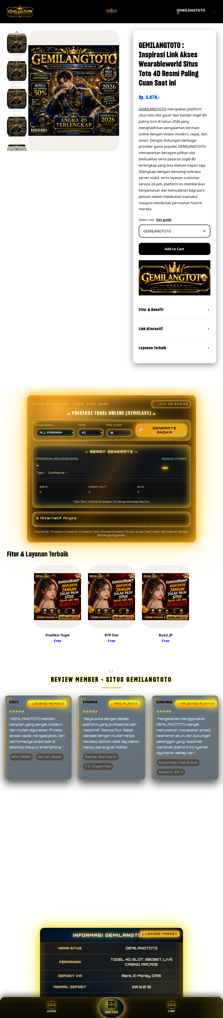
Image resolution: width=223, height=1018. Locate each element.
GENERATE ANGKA (157, 430)
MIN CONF (114, 425)
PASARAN (44, 425)
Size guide (163, 220)
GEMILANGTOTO (191, 10)
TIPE (82, 425)
